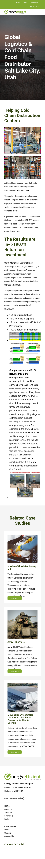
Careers (25, 2)
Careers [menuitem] (7, 833)
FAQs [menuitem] (6, 819)
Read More (14, 598)
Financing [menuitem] (8, 816)
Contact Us (35, 2)
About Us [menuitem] (8, 809)
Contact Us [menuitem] (9, 836)
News (18, 2)
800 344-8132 (34, 7)
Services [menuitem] (8, 812)
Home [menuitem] (7, 806)
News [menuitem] (7, 829)
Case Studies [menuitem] (10, 826)
